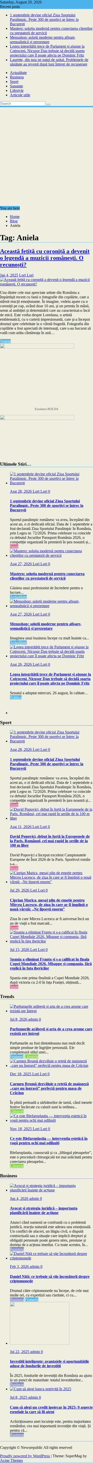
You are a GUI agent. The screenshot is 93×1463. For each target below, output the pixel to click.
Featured (17, 1056)
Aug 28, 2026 (21, 491)
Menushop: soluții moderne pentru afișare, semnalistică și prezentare (43, 39)
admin (33, 1019)
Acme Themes (11, 1460)
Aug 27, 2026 (21, 564)
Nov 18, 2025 (21, 1129)
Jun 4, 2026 (19, 1198)
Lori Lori (26, 275)
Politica (16, 697)
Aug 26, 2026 (21, 664)
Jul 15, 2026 (20, 949)
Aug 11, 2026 (21, 827)
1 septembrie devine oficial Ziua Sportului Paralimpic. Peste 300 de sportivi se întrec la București (44, 19)
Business (17, 77)
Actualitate (18, 72)
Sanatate (16, 86)
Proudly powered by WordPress (25, 1456)
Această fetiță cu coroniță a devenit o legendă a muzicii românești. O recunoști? (45, 258)
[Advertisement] (46, 157)
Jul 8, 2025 (19, 1397)
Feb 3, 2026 (20, 1266)
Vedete (5, 341)
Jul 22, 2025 (20, 1352)
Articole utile (20, 95)
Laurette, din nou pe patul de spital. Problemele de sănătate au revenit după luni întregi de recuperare (49, 62)
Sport (14, 81)
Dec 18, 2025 (21, 1074)
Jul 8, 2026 (19, 1019)
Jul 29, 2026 (20, 890)
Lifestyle (17, 90)
